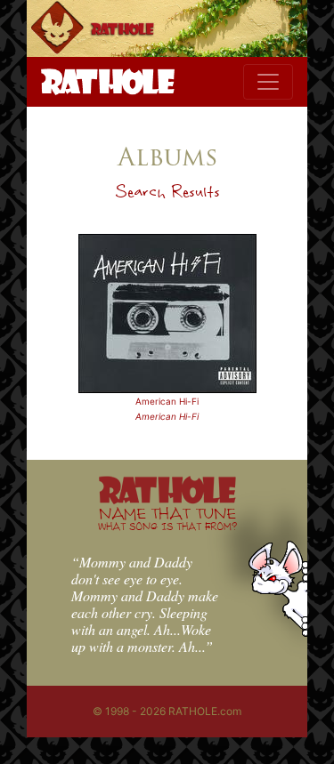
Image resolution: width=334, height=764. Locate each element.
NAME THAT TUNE (167, 518)
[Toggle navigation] (268, 82)
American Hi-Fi (167, 401)
